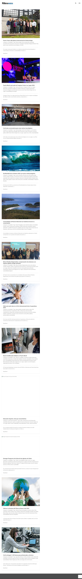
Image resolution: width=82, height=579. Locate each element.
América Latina (28, 309)
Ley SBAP (9, 227)
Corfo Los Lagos (31, 460)
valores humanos (33, 423)
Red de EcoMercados (10, 361)
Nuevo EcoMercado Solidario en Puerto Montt (15, 355)
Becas (21, 556)
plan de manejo (25, 227)
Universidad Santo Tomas (24, 423)
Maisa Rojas (5, 513)
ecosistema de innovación (8, 43)
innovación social (22, 313)
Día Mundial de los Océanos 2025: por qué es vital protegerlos (19, 173)
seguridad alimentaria (7, 363)
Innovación (16, 43)
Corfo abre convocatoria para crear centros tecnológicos (18, 128)
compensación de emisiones (20, 266)
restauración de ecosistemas (29, 269)
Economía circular (24, 131)
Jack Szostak (14, 90)
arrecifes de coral (26, 175)
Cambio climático (10, 176)
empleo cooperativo (7, 313)
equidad (17, 422)
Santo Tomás (10, 423)
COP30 (12, 511)
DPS (19, 131)
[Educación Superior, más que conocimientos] (21, 396)
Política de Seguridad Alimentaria (26, 360)
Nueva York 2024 (25, 513)
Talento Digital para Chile (14, 559)
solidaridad (16, 423)
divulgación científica (16, 88)
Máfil (7, 132)
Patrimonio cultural (15, 463)
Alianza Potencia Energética (21, 510)
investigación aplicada (24, 43)
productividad (6, 315)
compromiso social (27, 420)
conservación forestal (30, 266)
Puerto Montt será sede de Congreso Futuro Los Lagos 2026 (19, 85)
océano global (8, 179)
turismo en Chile (6, 464)
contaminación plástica (28, 176)
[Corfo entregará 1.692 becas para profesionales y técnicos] (21, 540)
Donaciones (10, 359)
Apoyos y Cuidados (20, 357)
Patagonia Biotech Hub (33, 43)
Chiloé (12, 266)
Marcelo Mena (12, 513)
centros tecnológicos (26, 130)
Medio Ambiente (32, 178)
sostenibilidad (9, 91)
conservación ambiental (14, 226)
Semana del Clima (33, 513)
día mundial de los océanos (13, 178)
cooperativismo (6, 312)
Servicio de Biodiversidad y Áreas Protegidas (22, 229)
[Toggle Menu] (79, 3)
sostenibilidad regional (7, 270)
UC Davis (21, 45)
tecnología (14, 91)
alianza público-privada (20, 309)
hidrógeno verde (34, 558)
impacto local (11, 269)
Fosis (33, 359)
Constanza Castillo (28, 357)
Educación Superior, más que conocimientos (14, 418)
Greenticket (5, 269)
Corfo (7, 131)
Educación (23, 88)
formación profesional (24, 422)
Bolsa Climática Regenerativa (22, 265)
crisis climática (17, 511)
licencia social (21, 90)
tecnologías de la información (26, 559)
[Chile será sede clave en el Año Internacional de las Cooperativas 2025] (21, 294)
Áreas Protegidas (19, 224)
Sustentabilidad (35, 132)
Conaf (8, 226)
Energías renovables (34, 511)
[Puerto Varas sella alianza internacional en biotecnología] (21, 23)
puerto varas (5, 45)
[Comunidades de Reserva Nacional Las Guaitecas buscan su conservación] (21, 206)
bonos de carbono (32, 265)
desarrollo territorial (23, 312)
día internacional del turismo (18, 461)
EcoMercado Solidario (17, 359)
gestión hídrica (28, 558)
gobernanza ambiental (28, 268)
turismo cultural (34, 463)
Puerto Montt (27, 90)
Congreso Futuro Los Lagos (29, 87)
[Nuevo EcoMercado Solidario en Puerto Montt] (21, 340)
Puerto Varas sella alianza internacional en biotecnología (18, 40)
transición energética (13, 514)
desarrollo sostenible (29, 42)
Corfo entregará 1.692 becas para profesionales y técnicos (18, 555)
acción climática (19, 175)
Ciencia (23, 42)
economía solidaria (32, 312)
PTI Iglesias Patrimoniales (25, 463)
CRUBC (21, 226)
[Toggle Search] (75, 3)
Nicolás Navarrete (15, 360)
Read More (5, 53)
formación (10, 558)
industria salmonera (30, 88)
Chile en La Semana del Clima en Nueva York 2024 (16, 508)
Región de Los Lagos (19, 132)
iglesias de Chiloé (28, 461)
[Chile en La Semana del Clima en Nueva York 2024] (21, 491)
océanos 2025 (15, 179)
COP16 (9, 511)
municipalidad (8, 360)
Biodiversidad (29, 224)
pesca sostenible (23, 179)
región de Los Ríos (28, 132)
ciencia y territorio (19, 87)
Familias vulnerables (27, 359)
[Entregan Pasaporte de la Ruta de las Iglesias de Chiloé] (21, 446)
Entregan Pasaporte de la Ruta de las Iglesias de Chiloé (17, 458)
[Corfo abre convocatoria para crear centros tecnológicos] (21, 115)
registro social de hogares (29, 361)
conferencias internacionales (26, 310)
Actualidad (10, 42)
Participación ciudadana (17, 227)
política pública (29, 313)
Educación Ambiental (24, 178)
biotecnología (18, 42)
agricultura (18, 556)
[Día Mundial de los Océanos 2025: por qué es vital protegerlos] (21, 158)
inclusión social (15, 313)
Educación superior (12, 422)
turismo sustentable (14, 464)
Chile (18, 310)
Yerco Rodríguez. (15, 363)
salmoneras (10, 229)
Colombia (5, 511)
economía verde (20, 268)
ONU (19, 179)
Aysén (24, 224)
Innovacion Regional (7, 90)
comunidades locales (23, 460)
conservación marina (18, 176)
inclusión (31, 422)
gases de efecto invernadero (18, 558)
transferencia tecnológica (14, 45)
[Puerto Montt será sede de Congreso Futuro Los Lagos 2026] (21, 70)
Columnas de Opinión (12, 420)
